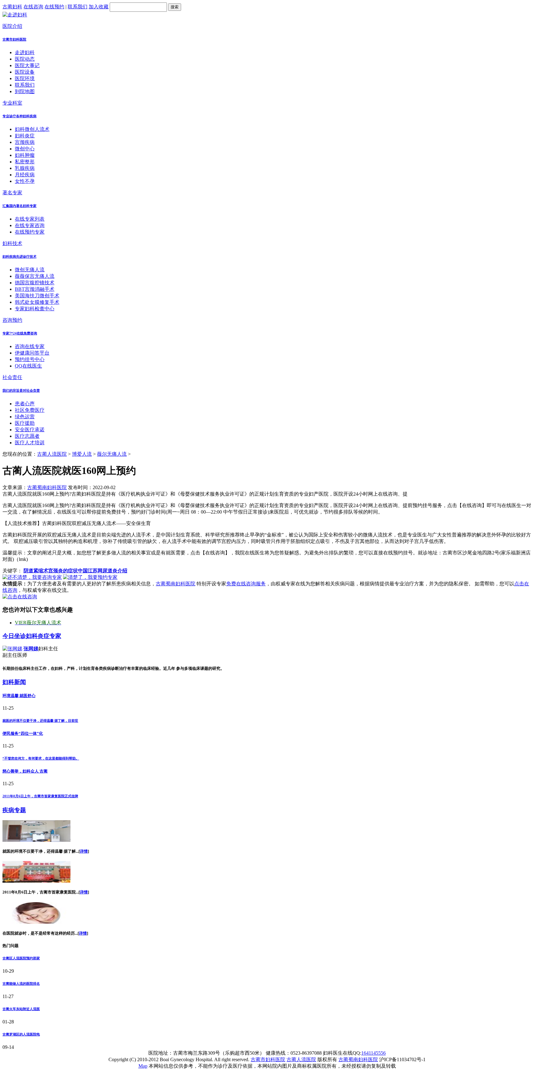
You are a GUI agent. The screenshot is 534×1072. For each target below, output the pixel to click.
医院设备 (25, 72)
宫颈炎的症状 (63, 570)
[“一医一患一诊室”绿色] (36, 922)
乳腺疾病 (25, 168)
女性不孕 (25, 181)
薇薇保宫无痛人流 (34, 276)
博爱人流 (82, 454)
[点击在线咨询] (19, 596)
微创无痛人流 (29, 269)
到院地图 (25, 91)
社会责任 (12, 377)
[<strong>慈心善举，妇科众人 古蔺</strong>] (36, 881)
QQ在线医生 (28, 365)
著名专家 (12, 192)
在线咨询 (33, 6)
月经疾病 (25, 174)
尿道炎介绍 (115, 570)
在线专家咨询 (29, 225)
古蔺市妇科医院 (14, 39)
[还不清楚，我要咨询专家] (32, 577)
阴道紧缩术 (35, 570)
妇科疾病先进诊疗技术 (19, 256)
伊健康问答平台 (32, 352)
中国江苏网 (90, 570)
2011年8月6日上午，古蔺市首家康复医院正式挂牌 (40, 796)
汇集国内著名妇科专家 (19, 206)
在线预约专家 (29, 232)
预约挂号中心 (29, 359)
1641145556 (373, 1053)
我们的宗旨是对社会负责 (21, 390)
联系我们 (77, 6)
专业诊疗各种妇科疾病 (19, 116)
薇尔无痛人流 (112, 454)
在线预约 (54, 6)
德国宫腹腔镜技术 (34, 282)
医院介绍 (12, 26)
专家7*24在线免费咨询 (19, 333)
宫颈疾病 (25, 142)
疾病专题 (14, 810)
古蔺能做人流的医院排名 (21, 983)
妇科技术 (12, 243)
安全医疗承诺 (29, 429)
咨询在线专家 (29, 346)
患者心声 (25, 403)
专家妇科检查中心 (34, 308)
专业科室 (12, 102)
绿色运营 (25, 416)
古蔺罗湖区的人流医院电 (21, 1034)
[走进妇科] (14, 14)
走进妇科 (25, 52)
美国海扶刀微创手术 (37, 295)
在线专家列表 (29, 219)
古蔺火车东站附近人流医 (21, 1009)
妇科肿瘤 (25, 155)
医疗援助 (25, 423)
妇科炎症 (25, 135)
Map (142, 1066)
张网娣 (30, 648)
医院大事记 (27, 65)
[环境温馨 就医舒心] (36, 840)
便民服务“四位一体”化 (22, 733)
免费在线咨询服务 (246, 583)
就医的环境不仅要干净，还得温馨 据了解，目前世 (40, 720)
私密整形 (25, 161)
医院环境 (25, 78)
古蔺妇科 (12, 6)
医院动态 (25, 59)
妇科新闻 (14, 682)
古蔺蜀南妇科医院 (47, 487)
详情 (84, 851)
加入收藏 (98, 6)
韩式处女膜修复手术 (37, 302)
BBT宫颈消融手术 (34, 289)
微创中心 (25, 148)
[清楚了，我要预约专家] (90, 577)
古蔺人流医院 (52, 454)
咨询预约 (12, 320)
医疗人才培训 (29, 442)
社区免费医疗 (29, 410)
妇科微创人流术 (32, 129)
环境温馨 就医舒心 (19, 695)
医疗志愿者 (27, 436)
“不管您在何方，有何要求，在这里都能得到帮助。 (40, 758)
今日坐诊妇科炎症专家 (31, 636)
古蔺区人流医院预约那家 (21, 958)
